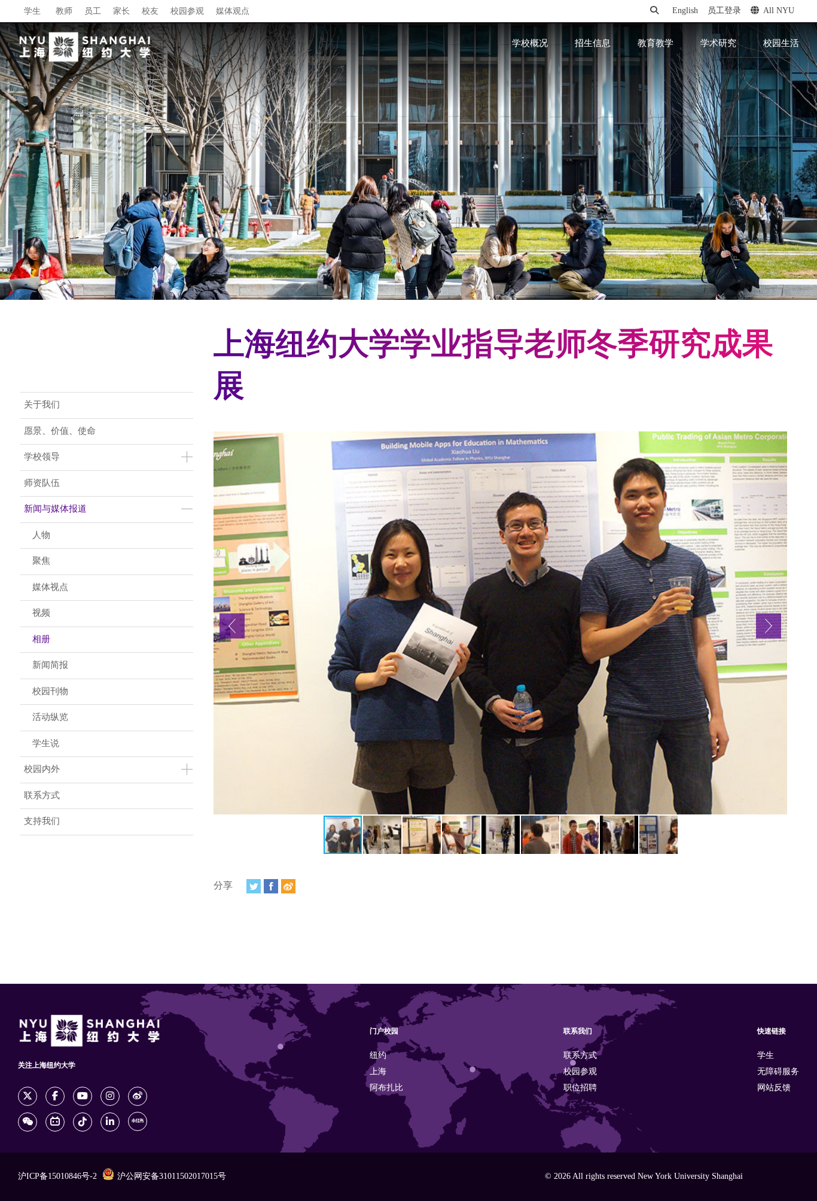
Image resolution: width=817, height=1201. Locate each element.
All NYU (778, 11)
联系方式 (42, 796)
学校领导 (42, 457)
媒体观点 (232, 11)
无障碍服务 (778, 1072)
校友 (150, 11)
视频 (41, 613)
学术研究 (718, 43)
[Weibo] (288, 886)
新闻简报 (50, 665)
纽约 (378, 1055)
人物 (41, 535)
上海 (378, 1072)
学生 (32, 11)
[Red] (137, 1121)
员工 (92, 11)
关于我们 (42, 405)
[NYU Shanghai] (85, 47)
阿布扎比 (386, 1088)
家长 (121, 11)
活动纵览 (50, 717)
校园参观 (187, 11)
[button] (232, 625)
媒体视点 (50, 587)
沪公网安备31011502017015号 (171, 1176)
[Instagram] (110, 1096)
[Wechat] (27, 1122)
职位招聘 (580, 1088)
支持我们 (42, 821)
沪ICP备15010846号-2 (57, 1176)
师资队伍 (42, 483)
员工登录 (724, 11)
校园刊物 (50, 692)
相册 (41, 639)
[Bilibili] (55, 1122)
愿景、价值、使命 (60, 431)
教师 (64, 11)
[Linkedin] (110, 1122)
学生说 (45, 744)
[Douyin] (82, 1122)
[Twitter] (253, 886)
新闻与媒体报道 (55, 509)
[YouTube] (82, 1096)
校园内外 (42, 769)
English (685, 11)
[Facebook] (271, 886)
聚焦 (41, 561)
